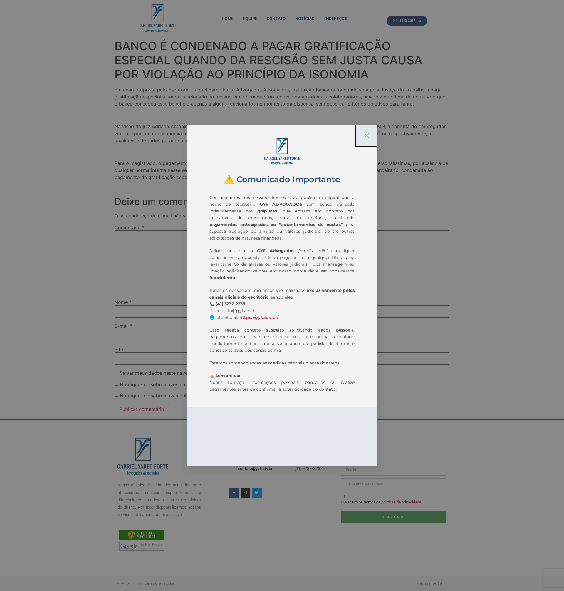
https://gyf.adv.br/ (259, 317)
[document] (282, 295)
